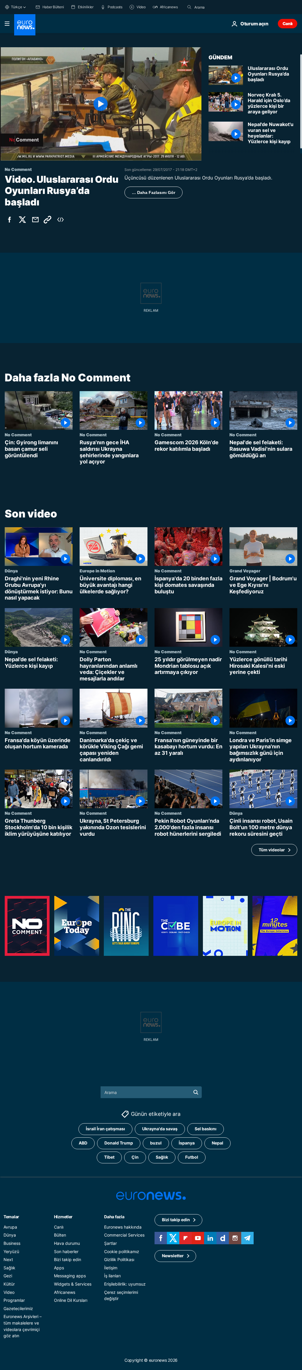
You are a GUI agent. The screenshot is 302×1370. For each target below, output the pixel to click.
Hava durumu (67, 1243)
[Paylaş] (35, 219)
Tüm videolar (272, 849)
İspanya (187, 1142)
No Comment (18, 434)
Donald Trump (118, 1142)
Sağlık (162, 1157)
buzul (156, 1142)
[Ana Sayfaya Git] (24, 24)
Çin (135, 1157)
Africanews (64, 1291)
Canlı (288, 23)
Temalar (11, 1216)
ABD (83, 1142)
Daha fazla (114, 1216)
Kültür (9, 1283)
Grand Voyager (244, 570)
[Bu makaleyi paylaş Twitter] (22, 219)
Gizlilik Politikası (119, 1259)
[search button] (189, 7)
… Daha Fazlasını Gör (153, 192)
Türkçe (16, 7)
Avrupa (10, 1226)
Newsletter (173, 1255)
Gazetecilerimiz (18, 1308)
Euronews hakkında (123, 1226)
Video (9, 1291)
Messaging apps (70, 1275)
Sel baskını (205, 1128)
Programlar (14, 1300)
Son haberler (66, 1251)
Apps (59, 1267)
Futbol (191, 1157)
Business (12, 1243)
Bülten (60, 1234)
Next (8, 1259)
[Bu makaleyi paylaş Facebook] (9, 219)
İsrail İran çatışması (105, 1128)
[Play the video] (100, 104)
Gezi (8, 1275)
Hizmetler (63, 1216)
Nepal (217, 1142)
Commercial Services (124, 1234)
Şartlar (110, 1243)
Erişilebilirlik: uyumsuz (125, 1283)
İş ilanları (112, 1275)
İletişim (110, 1267)
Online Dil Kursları (70, 1300)
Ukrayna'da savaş (160, 1128)
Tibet (109, 1157)
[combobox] (219, 7)
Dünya (11, 570)
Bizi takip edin (67, 1259)
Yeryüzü (11, 1251)
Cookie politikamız (121, 1251)
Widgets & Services (72, 1283)
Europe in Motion (97, 570)
